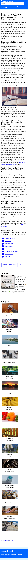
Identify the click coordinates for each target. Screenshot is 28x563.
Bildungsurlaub (8, 248)
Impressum (19, 554)
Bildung (20, 6)
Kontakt (2, 554)
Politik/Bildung (15, 6)
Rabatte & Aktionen (9, 501)
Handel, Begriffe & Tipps (9, 517)
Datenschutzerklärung (10, 554)
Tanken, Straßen (9, 377)
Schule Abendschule (9, 243)
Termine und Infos (9, 424)
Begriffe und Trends (9, 470)
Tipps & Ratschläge (9, 486)
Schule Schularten (9, 254)
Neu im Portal (9, 556)
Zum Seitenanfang (5, 540)
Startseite (8, 6)
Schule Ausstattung (9, 246)
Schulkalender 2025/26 (10, 238)
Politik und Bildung (9, 533)
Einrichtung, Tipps (9, 455)
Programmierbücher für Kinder (11, 251)
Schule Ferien (8, 241)
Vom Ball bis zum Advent (9, 314)
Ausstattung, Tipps (9, 439)
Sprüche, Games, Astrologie (9, 361)
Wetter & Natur (9, 392)
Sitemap (3, 556)
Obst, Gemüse (9, 408)
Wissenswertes (7, 1)
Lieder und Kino (9, 330)
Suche (11, 540)
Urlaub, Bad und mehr (9, 346)
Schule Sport (8, 256)
